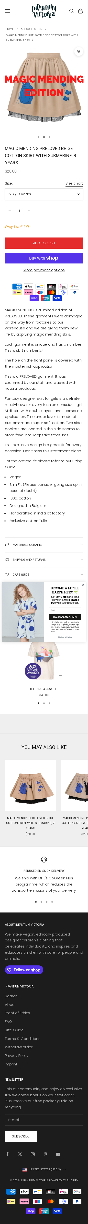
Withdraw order (19, 1046)
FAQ (8, 1021)
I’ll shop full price (65, 637)
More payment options (44, 270)
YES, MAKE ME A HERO (65, 617)
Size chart (74, 183)
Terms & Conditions (22, 1038)
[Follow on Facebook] (7, 1154)
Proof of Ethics (17, 1012)
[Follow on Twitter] (20, 1154)
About (10, 1004)
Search (11, 996)
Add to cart (44, 243)
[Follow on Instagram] (32, 1154)
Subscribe (21, 1136)
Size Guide (14, 1030)
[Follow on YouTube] (58, 1154)
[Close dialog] (83, 585)
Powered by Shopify (63, 1180)
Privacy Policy (16, 1055)
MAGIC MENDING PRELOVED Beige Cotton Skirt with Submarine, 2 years (30, 823)
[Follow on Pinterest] (45, 1154)
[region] (44, 875)
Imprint (11, 1064)
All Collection (31, 29)
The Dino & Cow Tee (44, 689)
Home (10, 29)
